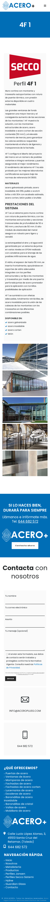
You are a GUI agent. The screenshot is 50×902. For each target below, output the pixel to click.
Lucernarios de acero (19, 790)
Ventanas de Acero (18, 776)
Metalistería (13, 867)
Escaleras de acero (18, 793)
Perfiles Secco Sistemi (19, 877)
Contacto (12, 887)
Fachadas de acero (18, 783)
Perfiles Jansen (15, 874)
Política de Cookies (38, 900)
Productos (12, 870)
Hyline (9, 880)
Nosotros (11, 863)
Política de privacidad (38, 673)
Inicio (9, 860)
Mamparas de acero (19, 780)
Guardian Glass (16, 884)
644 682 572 (28, 521)
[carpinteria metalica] (25, 356)
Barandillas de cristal (19, 804)
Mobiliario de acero (18, 810)
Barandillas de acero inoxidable (18, 798)
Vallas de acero (16, 807)
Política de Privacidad (19, 900)
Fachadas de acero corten (23, 787)
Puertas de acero (17, 773)
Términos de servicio (23, 674)
